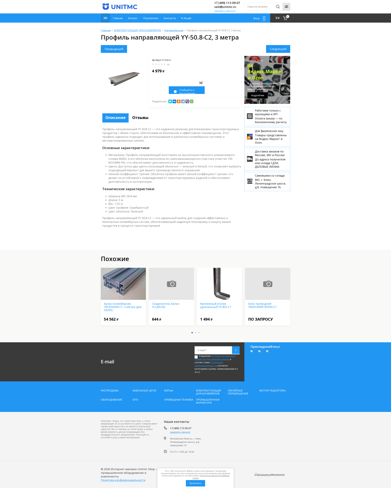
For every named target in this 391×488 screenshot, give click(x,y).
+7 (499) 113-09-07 (227, 3)
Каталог (133, 18)
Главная (117, 18)
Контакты (170, 18)
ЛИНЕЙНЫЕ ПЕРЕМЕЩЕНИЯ (238, 392)
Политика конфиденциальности (123, 480)
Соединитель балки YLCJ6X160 (165, 305)
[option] (123, 296)
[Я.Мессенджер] (170, 101)
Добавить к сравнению (201, 82)
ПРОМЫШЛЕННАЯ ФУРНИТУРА (207, 401)
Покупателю (150, 18)
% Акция (186, 18)
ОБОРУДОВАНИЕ (111, 399)
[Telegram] (183, 101)
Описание (115, 117)
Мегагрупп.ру (278, 474)
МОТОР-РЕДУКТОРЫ (272, 390)
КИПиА (168, 390)
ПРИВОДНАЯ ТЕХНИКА (178, 399)
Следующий (278, 49)
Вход (256, 18)
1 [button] (192, 332)
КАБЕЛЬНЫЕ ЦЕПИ (144, 390)
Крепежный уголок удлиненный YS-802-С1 (215, 305)
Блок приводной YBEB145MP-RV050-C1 (262, 305)
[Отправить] (236, 350)
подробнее (257, 95)
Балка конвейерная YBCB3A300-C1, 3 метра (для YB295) (122, 307)
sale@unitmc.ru (225, 7)
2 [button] (195, 332)
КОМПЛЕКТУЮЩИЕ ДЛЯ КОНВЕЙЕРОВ (137, 30)
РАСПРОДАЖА (110, 390)
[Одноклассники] (179, 101)
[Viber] (187, 101)
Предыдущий (114, 49)
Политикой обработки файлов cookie (210, 476)
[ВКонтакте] (174, 101)
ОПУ (135, 399)
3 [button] (198, 332)
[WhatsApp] (191, 101)
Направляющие (173, 30)
